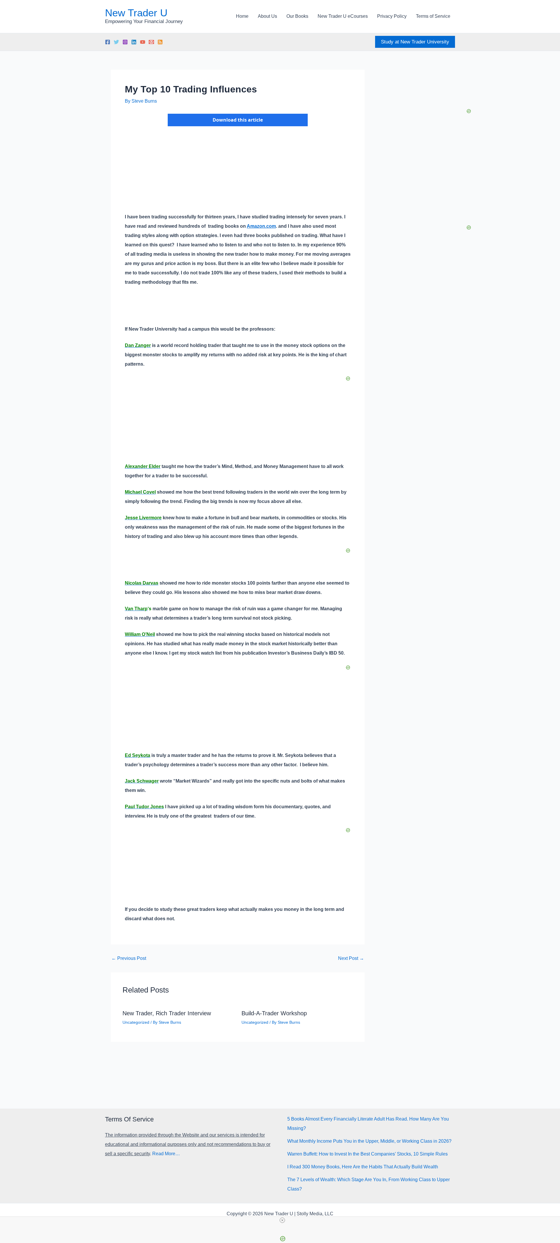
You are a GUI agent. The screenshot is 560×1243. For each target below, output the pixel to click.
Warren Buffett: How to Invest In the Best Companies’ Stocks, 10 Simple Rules (367, 1153)
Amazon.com (261, 226)
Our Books (297, 16)
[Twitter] (116, 42)
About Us (267, 16)
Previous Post (128, 958)
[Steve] (151, 42)
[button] (415, 42)
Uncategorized (136, 1022)
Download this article (238, 120)
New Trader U (136, 12)
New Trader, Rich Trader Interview (167, 1013)
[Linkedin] (133, 42)
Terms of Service (433, 16)
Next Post (351, 958)
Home (242, 16)
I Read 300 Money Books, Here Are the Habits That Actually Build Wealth (362, 1166)
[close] (282, 1220)
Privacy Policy (392, 16)
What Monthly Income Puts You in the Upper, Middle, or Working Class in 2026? (369, 1141)
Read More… (166, 1153)
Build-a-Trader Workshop (274, 1013)
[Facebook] (107, 42)
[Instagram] (125, 42)
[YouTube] (142, 42)
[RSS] (160, 42)
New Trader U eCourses (343, 16)
